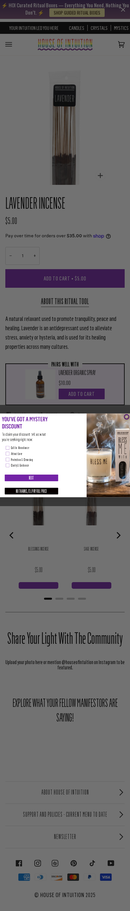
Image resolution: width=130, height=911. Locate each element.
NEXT (31, 478)
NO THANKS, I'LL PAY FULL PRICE (31, 491)
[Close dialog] (126, 417)
